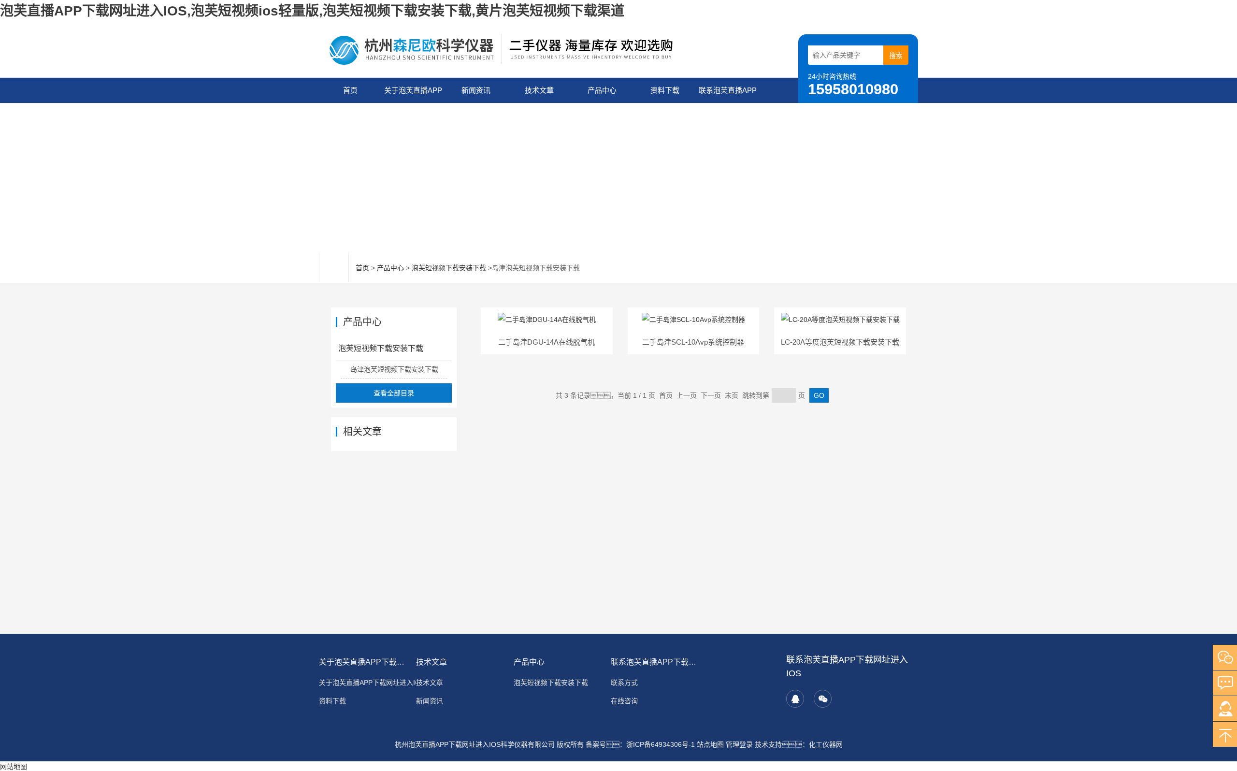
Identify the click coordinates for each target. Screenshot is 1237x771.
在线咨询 (624, 701)
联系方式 (624, 682)
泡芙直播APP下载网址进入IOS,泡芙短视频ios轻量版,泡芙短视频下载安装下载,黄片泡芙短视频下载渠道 (312, 10)
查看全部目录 (394, 393)
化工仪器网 (826, 744)
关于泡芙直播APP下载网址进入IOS (413, 94)
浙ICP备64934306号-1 (660, 744)
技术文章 (539, 90)
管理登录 (739, 744)
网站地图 (13, 767)
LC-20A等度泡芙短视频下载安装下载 (840, 342)
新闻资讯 (475, 90)
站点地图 (710, 744)
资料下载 (664, 90)
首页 (350, 90)
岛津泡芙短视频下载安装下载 (394, 369)
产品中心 (602, 90)
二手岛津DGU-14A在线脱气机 (546, 342)
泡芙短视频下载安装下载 (449, 268)
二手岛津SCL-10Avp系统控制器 (693, 342)
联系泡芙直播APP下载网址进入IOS (728, 94)
